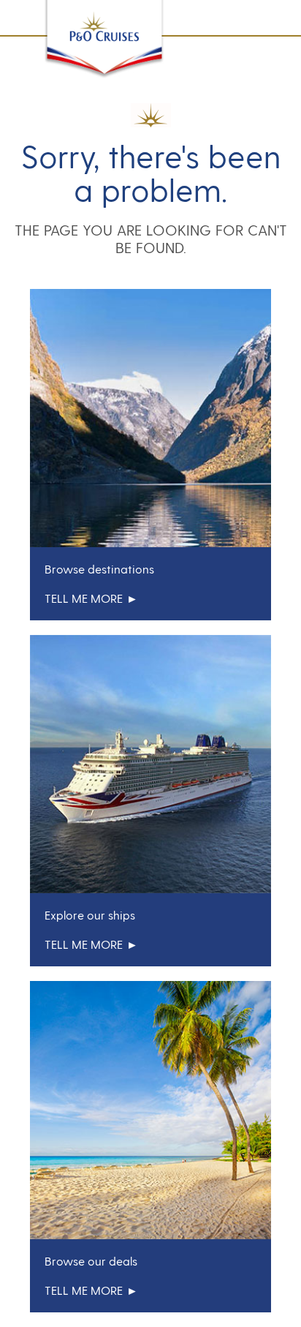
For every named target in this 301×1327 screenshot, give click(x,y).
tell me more (84, 598)
